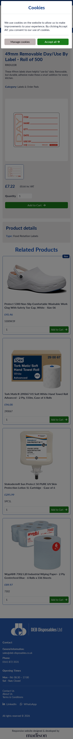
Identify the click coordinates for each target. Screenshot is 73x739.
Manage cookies (20, 42)
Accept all (51, 42)
